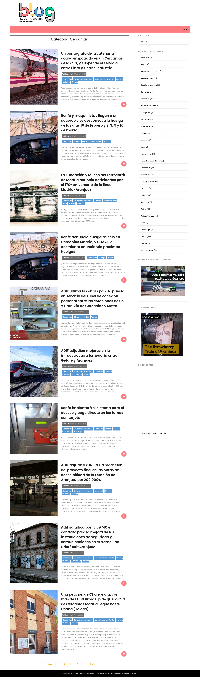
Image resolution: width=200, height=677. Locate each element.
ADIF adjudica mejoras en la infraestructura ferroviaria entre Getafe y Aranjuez (89, 355)
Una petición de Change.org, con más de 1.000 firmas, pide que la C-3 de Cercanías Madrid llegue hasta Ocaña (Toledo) (93, 601)
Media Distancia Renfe (104, 79)
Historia (98, 200)
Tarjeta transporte (149, 216)
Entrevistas (145, 126)
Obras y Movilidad (81, 317)
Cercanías (67, 79)
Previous (48, 664)
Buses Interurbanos (149, 71)
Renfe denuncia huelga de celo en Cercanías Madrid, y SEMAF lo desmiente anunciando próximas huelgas (90, 244)
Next (92, 664)
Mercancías (146, 167)
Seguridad (76, 560)
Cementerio (146, 92)
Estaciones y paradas (83, 79)
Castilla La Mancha (149, 85)
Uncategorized (147, 250)
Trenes (75, 82)
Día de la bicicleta (148, 106)
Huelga (77, 141)
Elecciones (145, 119)
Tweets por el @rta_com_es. (153, 433)
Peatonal (144, 188)
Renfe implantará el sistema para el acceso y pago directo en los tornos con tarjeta (92, 412)
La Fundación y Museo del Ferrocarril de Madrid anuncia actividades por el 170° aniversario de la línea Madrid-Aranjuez (93, 182)
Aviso (143, 64)
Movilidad (99, 371)
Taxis (143, 223)
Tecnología (77, 374)
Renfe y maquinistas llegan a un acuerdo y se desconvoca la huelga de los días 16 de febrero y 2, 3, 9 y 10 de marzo (92, 123)
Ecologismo (145, 112)
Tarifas (108, 428)
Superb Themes (130, 673)
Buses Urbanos (147, 78)
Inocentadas (146, 154)
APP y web (145, 57)
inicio (185, 29)
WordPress (117, 673)
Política (107, 141)
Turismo (80, 203)
